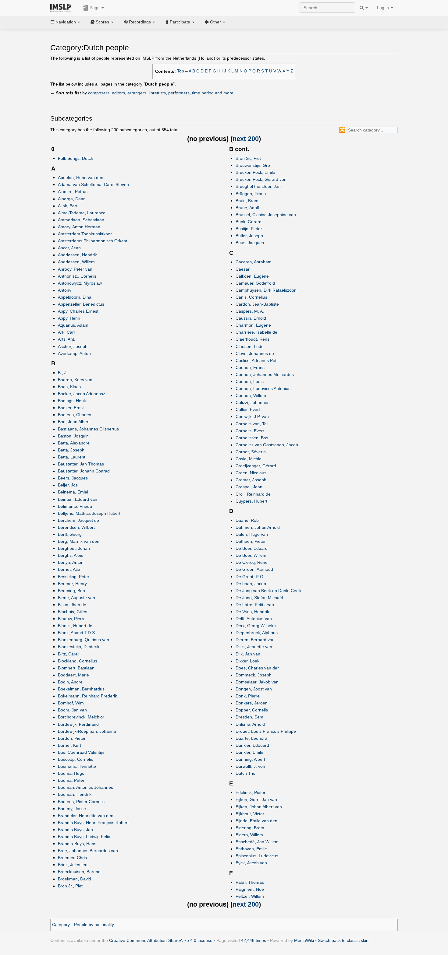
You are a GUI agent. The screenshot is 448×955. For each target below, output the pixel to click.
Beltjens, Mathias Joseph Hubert (89, 513)
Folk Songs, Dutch (75, 158)
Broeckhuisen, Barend (79, 871)
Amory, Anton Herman (79, 226)
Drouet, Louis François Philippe (266, 731)
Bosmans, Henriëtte (77, 766)
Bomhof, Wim (71, 702)
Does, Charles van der (257, 667)
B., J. (63, 372)
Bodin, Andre (70, 681)
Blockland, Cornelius (77, 660)
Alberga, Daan (72, 198)
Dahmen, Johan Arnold (258, 527)
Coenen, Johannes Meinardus (265, 374)
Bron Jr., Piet (70, 885)
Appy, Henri (69, 318)
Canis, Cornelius (251, 297)
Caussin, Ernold (251, 318)
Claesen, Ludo (250, 346)
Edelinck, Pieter (250, 792)
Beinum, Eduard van (77, 499)
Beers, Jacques (73, 478)
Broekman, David (74, 878)
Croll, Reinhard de (253, 494)
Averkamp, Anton (74, 353)
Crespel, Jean (249, 486)
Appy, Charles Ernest (78, 311)
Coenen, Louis (250, 381)
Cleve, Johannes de (255, 353)
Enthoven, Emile (251, 848)
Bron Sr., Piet (248, 158)
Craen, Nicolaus (251, 472)
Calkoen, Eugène (252, 276)
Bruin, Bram (247, 200)
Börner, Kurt (69, 745)
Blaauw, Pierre (72, 618)
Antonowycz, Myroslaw (80, 283)
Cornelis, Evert (250, 430)
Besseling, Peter (73, 576)
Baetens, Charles (74, 414)
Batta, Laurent (71, 457)
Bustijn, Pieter (249, 228)
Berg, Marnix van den (78, 541)
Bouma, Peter (71, 780)
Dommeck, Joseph (254, 674)
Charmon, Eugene (253, 325)
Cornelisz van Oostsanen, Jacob (267, 444)
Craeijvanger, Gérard (256, 465)
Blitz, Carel (68, 653)
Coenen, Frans (250, 367)
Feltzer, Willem (250, 896)
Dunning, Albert (250, 759)
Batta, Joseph (71, 450)
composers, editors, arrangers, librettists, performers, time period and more (160, 92)
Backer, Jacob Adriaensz (81, 393)
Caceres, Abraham (254, 261)
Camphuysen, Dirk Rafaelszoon (266, 290)
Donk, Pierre (248, 695)
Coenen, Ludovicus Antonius (263, 388)
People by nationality (94, 924)
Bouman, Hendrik (74, 794)
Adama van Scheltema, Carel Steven (93, 184)
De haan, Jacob (251, 583)
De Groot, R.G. (250, 576)
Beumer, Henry (72, 583)
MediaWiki (304, 940)
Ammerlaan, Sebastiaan (81, 219)
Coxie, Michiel (249, 458)
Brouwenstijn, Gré (253, 165)
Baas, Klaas (69, 386)
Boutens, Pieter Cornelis (81, 801)
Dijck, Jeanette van (254, 646)
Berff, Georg (70, 534)
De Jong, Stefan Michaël (259, 597)
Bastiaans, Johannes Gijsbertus (88, 429)
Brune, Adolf (247, 207)
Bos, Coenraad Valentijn (81, 752)
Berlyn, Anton (71, 562)
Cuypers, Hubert (251, 501)
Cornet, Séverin (251, 451)
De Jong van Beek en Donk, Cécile (269, 590)
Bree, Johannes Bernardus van (88, 850)
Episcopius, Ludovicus (257, 855)
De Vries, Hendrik (252, 611)
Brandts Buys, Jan (75, 829)
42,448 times (253, 940)
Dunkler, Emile (249, 752)
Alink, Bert (67, 205)
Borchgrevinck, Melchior (81, 716)
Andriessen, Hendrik (77, 254)
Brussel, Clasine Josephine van (266, 214)
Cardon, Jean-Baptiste (257, 304)
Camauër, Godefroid (255, 283)
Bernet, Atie (69, 569)
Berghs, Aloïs (70, 555)
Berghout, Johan (74, 548)
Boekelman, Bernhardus (81, 688)
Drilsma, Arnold (250, 724)
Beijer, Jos (68, 485)
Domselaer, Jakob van (257, 681)
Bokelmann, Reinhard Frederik (87, 695)
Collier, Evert (248, 409)
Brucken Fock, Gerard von (261, 179)
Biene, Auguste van (76, 597)
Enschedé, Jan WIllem (257, 841)
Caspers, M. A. (250, 311)
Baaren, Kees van (75, 379)
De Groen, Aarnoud (254, 569)
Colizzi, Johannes (252, 402)
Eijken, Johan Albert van (259, 806)
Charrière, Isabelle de (256, 332)
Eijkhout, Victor (250, 813)
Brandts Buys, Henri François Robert (93, 822)
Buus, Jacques (250, 242)
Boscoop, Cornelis (75, 759)
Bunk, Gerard (248, 221)
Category (61, 924)
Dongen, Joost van (254, 688)
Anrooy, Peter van (75, 269)
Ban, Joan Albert (74, 421)
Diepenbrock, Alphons (257, 632)
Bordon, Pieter (72, 738)
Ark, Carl (66, 332)
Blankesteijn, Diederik (78, 646)
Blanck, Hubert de (75, 625)
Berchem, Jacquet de (78, 520)
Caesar (243, 269)
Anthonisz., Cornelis (77, 276)
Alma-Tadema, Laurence (81, 212)
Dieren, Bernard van (255, 639)
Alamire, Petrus (72, 191)
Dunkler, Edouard (252, 745)
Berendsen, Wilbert (76, 527)
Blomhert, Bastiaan (76, 667)
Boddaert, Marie (73, 674)
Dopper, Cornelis (252, 709)
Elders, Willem (249, 834)
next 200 (246, 138)
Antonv (64, 290)
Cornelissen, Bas (252, 437)
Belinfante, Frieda (75, 506)
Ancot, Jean (69, 247)
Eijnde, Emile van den (256, 820)
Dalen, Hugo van (252, 534)
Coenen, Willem (251, 395)
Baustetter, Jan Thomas (81, 464)
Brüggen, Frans (251, 193)
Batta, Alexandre (74, 443)
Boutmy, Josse (72, 808)
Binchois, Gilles (72, 611)
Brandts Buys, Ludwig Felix (84, 836)
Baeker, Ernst (71, 407)
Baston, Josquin (73, 436)
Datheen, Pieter (251, 541)
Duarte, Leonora (251, 738)
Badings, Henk (72, 400)
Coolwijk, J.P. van (252, 416)
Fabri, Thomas (250, 882)
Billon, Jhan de (72, 604)
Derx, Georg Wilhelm (256, 625)
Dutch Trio (245, 773)
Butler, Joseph (249, 235)
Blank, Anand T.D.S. (77, 632)
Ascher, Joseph (72, 346)
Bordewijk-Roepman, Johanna (87, 731)
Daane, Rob (247, 520)
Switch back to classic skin (343, 940)
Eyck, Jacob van (251, 862)
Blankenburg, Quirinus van (83, 639)
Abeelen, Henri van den (80, 177)
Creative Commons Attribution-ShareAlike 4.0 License (160, 940)
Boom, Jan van (72, 709)
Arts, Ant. (66, 339)
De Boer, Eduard (252, 548)
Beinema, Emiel (73, 492)
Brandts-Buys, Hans (77, 843)
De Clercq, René (252, 562)
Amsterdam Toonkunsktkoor (85, 233)
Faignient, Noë (250, 889)
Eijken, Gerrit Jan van (256, 799)
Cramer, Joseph (251, 479)
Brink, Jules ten (72, 864)
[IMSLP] (62, 7)
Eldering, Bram (250, 827)
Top (180, 71)
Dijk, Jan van (248, 653)
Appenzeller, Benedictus (81, 304)
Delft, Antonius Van (254, 618)
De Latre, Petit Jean (255, 604)
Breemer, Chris (72, 857)
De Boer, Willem (251, 555)
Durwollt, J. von (250, 766)
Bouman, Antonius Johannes (85, 787)
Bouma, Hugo (71, 773)
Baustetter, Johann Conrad (84, 471)
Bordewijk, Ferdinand (78, 724)
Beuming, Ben (71, 590)
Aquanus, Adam (73, 325)
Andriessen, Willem (76, 261)
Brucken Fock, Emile (255, 172)
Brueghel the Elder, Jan (258, 186)
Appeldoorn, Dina (74, 297)
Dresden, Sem (249, 716)
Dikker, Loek (247, 660)
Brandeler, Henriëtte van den (85, 815)
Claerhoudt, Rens (252, 339)
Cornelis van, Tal (252, 423)
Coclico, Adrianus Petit (257, 360)
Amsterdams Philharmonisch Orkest (92, 240)
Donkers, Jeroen (252, 702)
